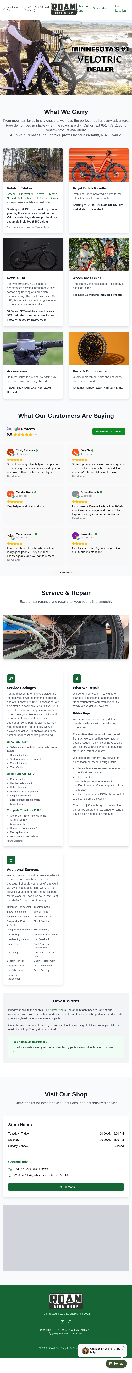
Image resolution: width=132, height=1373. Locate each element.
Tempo (53, 194)
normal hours (58, 1010)
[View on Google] (10, 452)
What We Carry (82, 8)
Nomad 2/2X (14, 198)
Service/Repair (102, 8)
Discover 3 (40, 194)
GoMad (28, 198)
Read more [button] (14, 476)
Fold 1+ (38, 198)
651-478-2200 (111, 125)
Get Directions (66, 1186)
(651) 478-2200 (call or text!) (38, 9)
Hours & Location (120, 8)
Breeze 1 (12, 194)
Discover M (26, 194)
